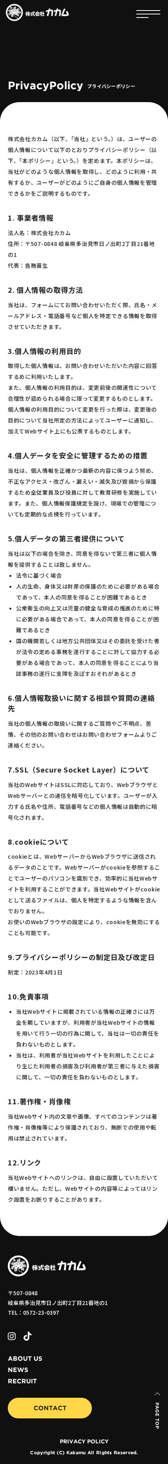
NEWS (18, 1370)
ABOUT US (25, 1359)
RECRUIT (22, 1381)
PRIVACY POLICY (84, 1442)
